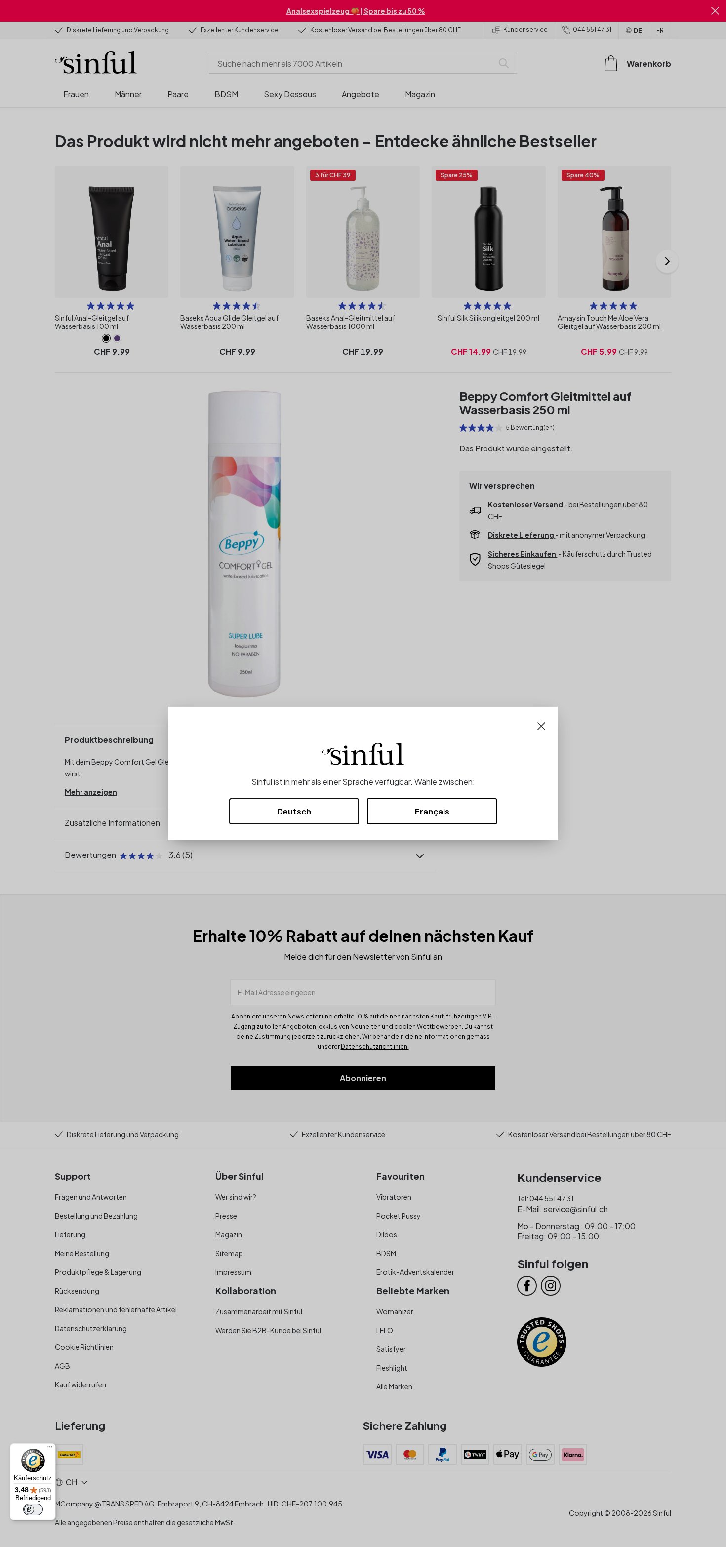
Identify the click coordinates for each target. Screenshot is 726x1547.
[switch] (33, 1509)
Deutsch (294, 811)
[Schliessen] (541, 725)
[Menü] (50, 1449)
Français (432, 811)
